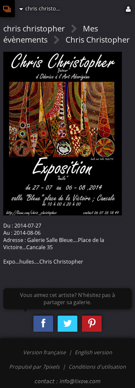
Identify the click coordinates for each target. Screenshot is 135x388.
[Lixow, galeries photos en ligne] (7, 8)
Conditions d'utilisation (97, 366)
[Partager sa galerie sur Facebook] (43, 324)
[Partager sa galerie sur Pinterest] (92, 324)
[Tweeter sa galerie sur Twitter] (67, 324)
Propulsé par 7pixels (34, 366)
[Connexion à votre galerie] (129, 8)
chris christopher (35, 28)
